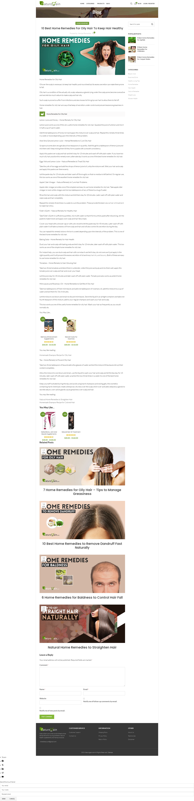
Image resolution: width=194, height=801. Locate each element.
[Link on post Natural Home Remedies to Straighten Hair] (82, 624)
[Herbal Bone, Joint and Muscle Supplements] (49, 420)
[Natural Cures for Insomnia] (71, 325)
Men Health (131, 88)
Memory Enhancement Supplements (49, 338)
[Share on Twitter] (3, 765)
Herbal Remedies (84, 33)
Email (86, 689)
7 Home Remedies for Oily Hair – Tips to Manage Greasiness (82, 492)
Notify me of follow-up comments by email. (100, 701)
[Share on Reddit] (3, 773)
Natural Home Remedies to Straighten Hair (56, 399)
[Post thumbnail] (132, 40)
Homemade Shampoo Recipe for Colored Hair (57, 402)
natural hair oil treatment (114, 203)
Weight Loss (132, 95)
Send (3, 799)
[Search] (131, 4)
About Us (131, 732)
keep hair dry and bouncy (96, 255)
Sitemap (110, 752)
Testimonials (132, 736)
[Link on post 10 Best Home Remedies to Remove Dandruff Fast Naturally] (82, 520)
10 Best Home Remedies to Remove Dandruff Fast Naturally (82, 545)
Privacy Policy (103, 736)
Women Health (132, 98)
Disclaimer (131, 739)
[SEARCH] (152, 24)
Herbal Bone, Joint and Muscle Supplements (49, 433)
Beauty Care (132, 74)
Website (43, 698)
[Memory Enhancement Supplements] (49, 325)
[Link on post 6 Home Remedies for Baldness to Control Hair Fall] (82, 574)
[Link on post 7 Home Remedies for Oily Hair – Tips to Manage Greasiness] (82, 466)
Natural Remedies (133, 91)
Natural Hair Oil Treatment (71, 432)
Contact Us (72, 736)
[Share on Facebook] (3, 761)
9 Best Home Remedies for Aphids (145, 39)
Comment (44, 665)
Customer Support (74, 732)
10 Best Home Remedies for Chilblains (142, 49)
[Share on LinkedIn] (3, 769)
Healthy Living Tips (134, 81)
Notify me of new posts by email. (52, 711)
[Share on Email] (3, 777)
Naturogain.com (90, 752)
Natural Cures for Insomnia (71, 338)
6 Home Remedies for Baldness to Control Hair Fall (82, 597)
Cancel (12, 799)
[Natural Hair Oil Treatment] (71, 420)
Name (42, 689)
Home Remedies (82, 23)
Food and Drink (133, 77)
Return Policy (103, 739)
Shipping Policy (103, 732)
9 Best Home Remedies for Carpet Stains (145, 58)
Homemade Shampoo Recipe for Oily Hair (56, 355)
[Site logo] (50, 3)
